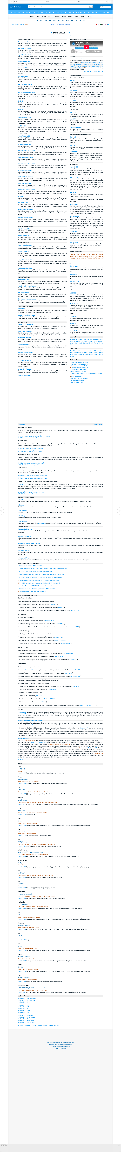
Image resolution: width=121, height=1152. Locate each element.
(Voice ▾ (79, 39)
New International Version (25, 42)
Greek (69, 36)
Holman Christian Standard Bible (27, 151)
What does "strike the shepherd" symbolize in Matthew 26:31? (37, 589)
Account (76, 339)
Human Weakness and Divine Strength (29, 543)
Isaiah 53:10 (73, 293)
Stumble (80, 343)
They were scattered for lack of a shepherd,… (30, 491)
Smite (71, 343)
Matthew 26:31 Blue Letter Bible (27, 998)
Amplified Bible (22, 126)
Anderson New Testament (25, 325)
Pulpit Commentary (23, 738)
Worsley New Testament (25, 369)
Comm (65, 36)
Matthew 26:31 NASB (24, 1010)
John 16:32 (73, 80)
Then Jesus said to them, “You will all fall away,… (31, 462)
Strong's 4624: (22, 856)
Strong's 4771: (22, 846)
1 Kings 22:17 (73, 231)
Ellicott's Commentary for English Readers (30, 720)
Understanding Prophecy (25, 529)
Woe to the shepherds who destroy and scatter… (31, 492)
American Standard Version (25, 157)
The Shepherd (23, 510)
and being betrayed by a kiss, (79, 378)
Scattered (90, 341)
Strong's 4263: (22, 961)
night (71, 64)
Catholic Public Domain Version (27, 286)
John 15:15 (61, 607)
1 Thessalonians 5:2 (75, 127)
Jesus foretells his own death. (79, 362)
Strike (75, 343)
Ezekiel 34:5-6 (74, 204)
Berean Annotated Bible (24, 136)
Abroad (72, 339)
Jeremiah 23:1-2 (74, 216)
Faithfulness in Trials (24, 558)
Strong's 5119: (22, 773)
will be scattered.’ (78, 68)
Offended (84, 341)
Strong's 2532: (22, 940)
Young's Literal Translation (25, 260)
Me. (96, 64)
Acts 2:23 (78, 670)
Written (72, 345)
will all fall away (81, 64)
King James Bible (23, 76)
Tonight (91, 343)
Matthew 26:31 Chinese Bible (26, 1019)
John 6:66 (72, 145)
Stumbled (85, 343)
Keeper (76, 341)
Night (79, 341)
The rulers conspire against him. (80, 364)
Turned (96, 343)
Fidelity (97, 339)
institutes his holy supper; (78, 371)
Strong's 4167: (22, 981)
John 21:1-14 (92, 705)
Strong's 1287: (22, 992)
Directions (86, 339)
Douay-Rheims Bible (23, 279)
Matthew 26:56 (74, 242)
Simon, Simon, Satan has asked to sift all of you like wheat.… (34, 436)
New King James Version (25, 84)
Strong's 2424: (22, 783)
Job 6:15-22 (73, 317)
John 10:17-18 (75, 610)
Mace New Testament (24, 344)
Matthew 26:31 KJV (23, 1012)
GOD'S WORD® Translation (25, 177)
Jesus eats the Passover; (78, 369)
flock (71, 68)
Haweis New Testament (24, 337)
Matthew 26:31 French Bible (26, 1020)
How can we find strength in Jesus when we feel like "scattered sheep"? (39, 580)
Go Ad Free (3, 1145)
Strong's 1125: (22, 898)
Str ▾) (31, 39)
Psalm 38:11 (73, 330)
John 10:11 (76, 686)
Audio (51, 36)
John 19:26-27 (42, 702)
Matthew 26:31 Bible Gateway (26, 1000)
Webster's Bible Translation (25, 209)
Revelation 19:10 (76, 676)
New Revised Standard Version (27, 299)
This (99, 62)
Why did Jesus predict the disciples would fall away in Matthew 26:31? (39, 583)
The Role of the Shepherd (25, 536)
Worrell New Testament (24, 361)
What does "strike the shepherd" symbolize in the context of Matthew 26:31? (41, 577)
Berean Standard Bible (24, 61)
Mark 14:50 (39, 696)
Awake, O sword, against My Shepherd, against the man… (33, 475)
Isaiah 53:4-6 (52, 689)
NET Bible (20, 196)
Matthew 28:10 (83, 705)
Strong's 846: (22, 804)
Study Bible (22, 424)
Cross (56, 36)
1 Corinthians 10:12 (65, 643)
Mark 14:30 (73, 112)
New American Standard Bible (26, 93)
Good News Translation (24, 183)
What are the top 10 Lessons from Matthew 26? (33, 591)
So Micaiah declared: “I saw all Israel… (29, 493)
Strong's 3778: (22, 815)
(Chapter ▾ (24, 39)
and (92, 66)
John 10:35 (73, 192)
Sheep (95, 341)
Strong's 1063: (22, 888)
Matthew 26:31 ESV (23, 1009)
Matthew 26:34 (49, 620)
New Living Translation (24, 48)
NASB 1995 (21, 101)
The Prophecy (23, 521)
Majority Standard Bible (24, 229)
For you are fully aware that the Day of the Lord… (30, 451)
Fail (91, 339)
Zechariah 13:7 (74, 167)
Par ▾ (28, 39)
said (90, 62)
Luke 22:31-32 (74, 91)
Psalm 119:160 (68, 673)
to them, (94, 62)
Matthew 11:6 (73, 274)
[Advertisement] (60, 412)
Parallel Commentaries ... (25, 760)
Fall (94, 339)
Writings (101, 343)
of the (101, 66)
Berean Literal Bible (23, 68)
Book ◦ (96, 424)
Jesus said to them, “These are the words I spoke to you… (34, 477)
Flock (101, 339)
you (74, 64)
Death (81, 339)
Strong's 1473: (22, 877)
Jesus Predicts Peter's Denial (78, 59)
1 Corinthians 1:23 (68, 653)
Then (82, 62)
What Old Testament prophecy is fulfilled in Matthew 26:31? (36, 571)
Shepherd (100, 341)
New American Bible (23, 292)
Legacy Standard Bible (24, 117)
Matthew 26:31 (22, 712)
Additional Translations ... (25, 375)
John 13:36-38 (43, 742)
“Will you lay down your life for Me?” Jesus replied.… (32, 437)
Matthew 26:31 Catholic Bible (26, 1022)
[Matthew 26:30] (2, 514)
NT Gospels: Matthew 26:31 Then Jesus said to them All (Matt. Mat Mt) (38, 1025)
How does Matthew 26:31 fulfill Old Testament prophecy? (35, 586)
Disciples (22, 505)
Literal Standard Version (25, 245)
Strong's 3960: (22, 908)
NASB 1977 (21, 109)
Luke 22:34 (73, 119)
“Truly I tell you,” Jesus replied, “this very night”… (31, 448)
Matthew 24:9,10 (74, 281)
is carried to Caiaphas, (77, 380)
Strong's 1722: (22, 867)
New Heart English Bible (25, 203)
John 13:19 (54, 604)
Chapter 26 (21, 24)
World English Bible (23, 235)
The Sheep (22, 516)
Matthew (16, 24)
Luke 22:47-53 (60, 624)
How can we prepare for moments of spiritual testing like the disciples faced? (41, 574)
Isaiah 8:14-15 (74, 152)
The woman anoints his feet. (79, 366)
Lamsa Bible (21, 308)
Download (100, 71)
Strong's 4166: (22, 929)
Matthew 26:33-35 (59, 640)
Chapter (100, 424)
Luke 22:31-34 (34, 742)
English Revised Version (25, 170)
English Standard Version (25, 55)
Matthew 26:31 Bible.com (25, 1002)
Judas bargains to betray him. (79, 367)
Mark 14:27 (73, 137)
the (83, 66)
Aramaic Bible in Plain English (26, 315)
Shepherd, (87, 66)
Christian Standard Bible (24, 144)
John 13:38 (73, 101)
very (102, 62)
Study (60, 36)
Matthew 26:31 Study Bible (25, 1015)
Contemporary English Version (26, 164)
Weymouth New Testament (25, 217)
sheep (97, 66)
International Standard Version (26, 190)
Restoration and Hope (24, 551)
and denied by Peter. (77, 382)
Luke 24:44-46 (74, 177)
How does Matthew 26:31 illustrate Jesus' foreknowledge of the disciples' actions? (43, 568)
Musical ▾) (83, 39)
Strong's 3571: (22, 835)
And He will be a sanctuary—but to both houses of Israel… (33, 464)
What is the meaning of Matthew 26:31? (30, 566)
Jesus (86, 62)
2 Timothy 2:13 (73, 660)
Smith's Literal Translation (25, 268)
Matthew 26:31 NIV (23, 1005)
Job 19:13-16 (73, 323)
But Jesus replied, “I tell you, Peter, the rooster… (31, 450)
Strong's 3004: (22, 794)
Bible (13, 24)
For (99, 64)
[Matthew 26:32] (119, 514)
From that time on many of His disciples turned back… (32, 463)
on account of (90, 64)
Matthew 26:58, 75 (49, 699)
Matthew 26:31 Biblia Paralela (26, 1017)
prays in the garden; (76, 377)
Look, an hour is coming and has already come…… (31, 435)
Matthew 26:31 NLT (23, 1007)
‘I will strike (77, 66)
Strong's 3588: (22, 825)
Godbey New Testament (25, 331)
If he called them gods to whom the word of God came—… (33, 478)
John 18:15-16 (59, 656)
